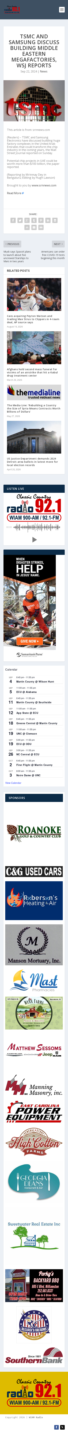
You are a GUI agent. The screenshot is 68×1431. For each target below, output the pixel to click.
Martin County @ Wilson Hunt (35, 681)
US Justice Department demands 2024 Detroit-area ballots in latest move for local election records (32, 462)
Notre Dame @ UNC (28, 775)
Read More (14, 193)
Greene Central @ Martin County (37, 723)
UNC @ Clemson (26, 733)
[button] (34, 540)
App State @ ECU (27, 713)
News (43, 71)
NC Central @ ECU (27, 754)
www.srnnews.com (44, 185)
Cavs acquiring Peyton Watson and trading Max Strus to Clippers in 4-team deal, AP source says (33, 319)
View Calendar (13, 783)
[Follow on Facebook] (56, 1427)
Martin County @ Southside (34, 702)
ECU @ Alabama (26, 692)
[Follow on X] (62, 1427)
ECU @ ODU (24, 744)
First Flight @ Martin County (34, 765)
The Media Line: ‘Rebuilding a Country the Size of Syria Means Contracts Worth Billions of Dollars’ (34, 408)
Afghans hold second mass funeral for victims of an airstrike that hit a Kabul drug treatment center (32, 372)
